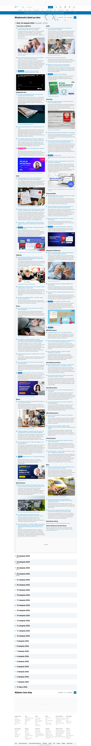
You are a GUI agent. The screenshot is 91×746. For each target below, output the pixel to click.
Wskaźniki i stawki (59, 728)
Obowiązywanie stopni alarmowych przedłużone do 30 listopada (61, 132)
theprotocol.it (68, 736)
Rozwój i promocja (18, 734)
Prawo (42, 10)
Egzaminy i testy (27, 734)
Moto (55, 10)
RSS (54, 743)
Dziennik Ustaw (37, 730)
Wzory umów (68, 734)
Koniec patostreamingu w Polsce (23, 336)
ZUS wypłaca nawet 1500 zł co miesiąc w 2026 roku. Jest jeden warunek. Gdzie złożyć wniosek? (43, 12)
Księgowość (20, 10)
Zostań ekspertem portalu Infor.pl (56, 526)
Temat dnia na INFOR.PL (23, 26)
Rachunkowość (17, 719)
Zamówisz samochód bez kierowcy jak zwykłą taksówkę (57, 496)
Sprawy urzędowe (38, 721)
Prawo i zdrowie (37, 725)
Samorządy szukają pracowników (53, 281)
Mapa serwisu (69, 743)
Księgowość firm (21, 92)
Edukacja (67, 10)
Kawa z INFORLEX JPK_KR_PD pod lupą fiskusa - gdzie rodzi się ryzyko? (30, 173)
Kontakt (58, 743)
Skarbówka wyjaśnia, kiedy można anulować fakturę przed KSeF (28, 206)
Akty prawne (37, 728)
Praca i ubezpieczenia (49, 720)
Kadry (25, 10)
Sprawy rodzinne (38, 717)
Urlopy (26, 721)
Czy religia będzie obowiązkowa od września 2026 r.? (27, 284)
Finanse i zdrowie (48, 724)
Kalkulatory (48, 728)
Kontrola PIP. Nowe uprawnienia (60, 74)
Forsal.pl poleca (51, 438)
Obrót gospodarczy (18, 720)
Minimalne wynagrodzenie (60, 731)
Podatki (16, 717)
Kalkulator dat (48, 730)
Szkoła (26, 731)
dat (54, 327)
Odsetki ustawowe (59, 735)
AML (56, 724)
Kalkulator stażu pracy (49, 735)
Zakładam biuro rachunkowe (60, 717)
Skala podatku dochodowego (60, 736)
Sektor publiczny (36, 10)
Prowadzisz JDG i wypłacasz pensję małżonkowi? (26, 428)
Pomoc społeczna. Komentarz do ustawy (61, 301)
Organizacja (17, 730)
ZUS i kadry (17, 721)
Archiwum (67, 731)
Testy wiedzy (27, 739)
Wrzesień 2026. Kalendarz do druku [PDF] (57, 57)
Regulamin (45, 743)
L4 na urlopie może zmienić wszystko (54, 55)
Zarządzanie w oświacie (29, 735)
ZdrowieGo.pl (68, 730)
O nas (16, 743)
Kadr (47, 26)
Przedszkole (27, 730)
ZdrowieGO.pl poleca (52, 413)
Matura (26, 736)
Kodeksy (36, 736)
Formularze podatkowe (70, 735)
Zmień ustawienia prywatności (35, 743)
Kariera (50, 743)
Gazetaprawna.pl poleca (53, 362)
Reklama (63, 743)
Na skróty (68, 728)
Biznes (29, 10)
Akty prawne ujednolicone (39, 735)
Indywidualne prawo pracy (29, 717)
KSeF (72, 10)
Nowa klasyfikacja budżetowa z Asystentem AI (62, 226)
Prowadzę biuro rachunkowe (60, 719)
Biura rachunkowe (59, 716)
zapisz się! (68, 523)
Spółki (47, 719)
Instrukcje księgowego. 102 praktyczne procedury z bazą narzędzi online (30, 252)
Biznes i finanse (48, 717)
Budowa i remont (69, 721)
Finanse (67, 720)
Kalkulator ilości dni (49, 731)
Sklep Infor (37, 724)
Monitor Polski (37, 731)
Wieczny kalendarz (57, 155)
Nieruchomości (61, 10)
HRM (26, 724)
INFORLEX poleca (51, 330)
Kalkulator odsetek (49, 734)
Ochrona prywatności (23, 743)
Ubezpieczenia (27, 720)
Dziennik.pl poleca (51, 388)
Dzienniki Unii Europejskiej (39, 734)
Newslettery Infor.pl (52, 521)
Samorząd (49, 99)
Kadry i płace (17, 735)
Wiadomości (68, 717)
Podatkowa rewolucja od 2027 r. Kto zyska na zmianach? (60, 332)
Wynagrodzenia (27, 719)
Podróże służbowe (59, 734)
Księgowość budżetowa (53, 250)
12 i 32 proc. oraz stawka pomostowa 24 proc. (25, 124)
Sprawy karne (37, 719)
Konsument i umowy (38, 720)
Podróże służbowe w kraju (60, 730)
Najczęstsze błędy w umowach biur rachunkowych (32, 372)
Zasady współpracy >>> (53, 530)
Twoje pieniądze (49, 10)
